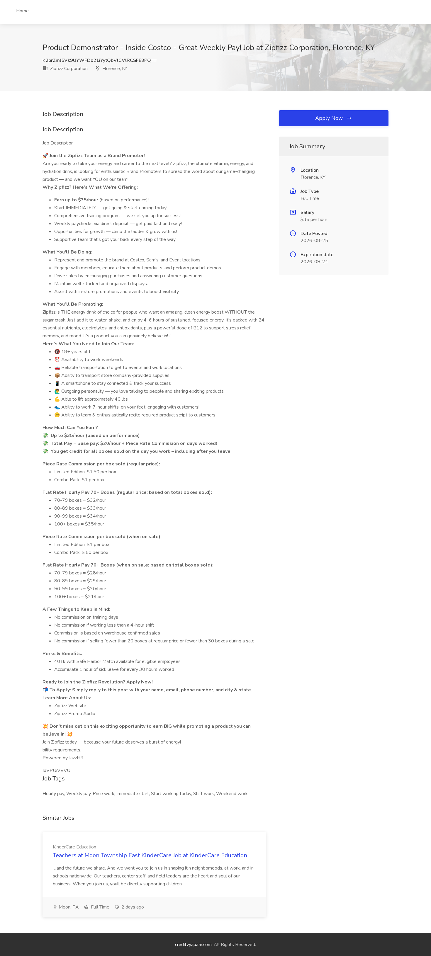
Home (22, 11)
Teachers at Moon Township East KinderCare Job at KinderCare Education (150, 855)
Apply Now (329, 118)
